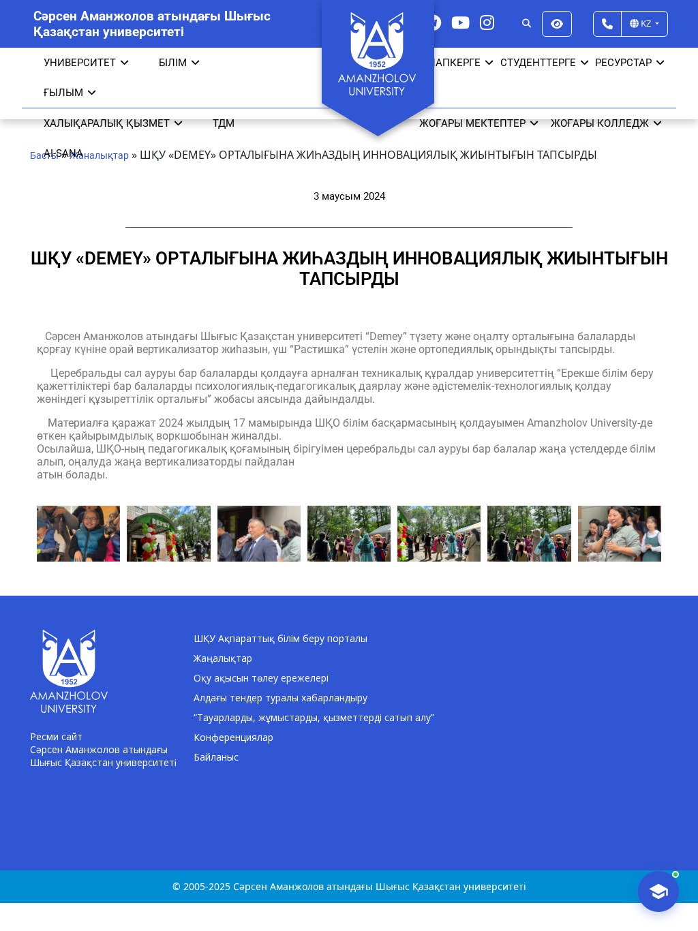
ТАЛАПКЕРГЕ (448, 63)
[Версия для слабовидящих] (557, 24)
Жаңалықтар (223, 658)
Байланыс (216, 756)
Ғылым (63, 93)
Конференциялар (233, 737)
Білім (173, 63)
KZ (646, 23)
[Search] (526, 23)
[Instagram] (487, 22)
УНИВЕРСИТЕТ (80, 63)
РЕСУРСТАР (623, 63)
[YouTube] (460, 22)
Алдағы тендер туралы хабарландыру (280, 697)
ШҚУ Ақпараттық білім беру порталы (280, 638)
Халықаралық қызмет (107, 123)
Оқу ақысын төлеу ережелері (261, 677)
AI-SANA (63, 153)
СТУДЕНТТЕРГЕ (538, 63)
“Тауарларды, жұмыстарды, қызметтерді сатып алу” (314, 717)
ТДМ (223, 123)
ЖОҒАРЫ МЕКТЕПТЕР (472, 123)
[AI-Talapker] (658, 891)
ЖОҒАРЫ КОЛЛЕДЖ (600, 123)
